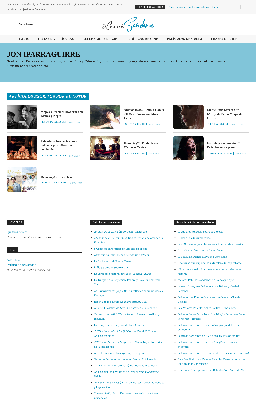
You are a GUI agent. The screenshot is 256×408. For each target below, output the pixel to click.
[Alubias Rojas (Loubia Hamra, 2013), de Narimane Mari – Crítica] (105, 117)
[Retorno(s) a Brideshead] (22, 179)
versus (121, 255)
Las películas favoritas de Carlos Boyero (201, 250)
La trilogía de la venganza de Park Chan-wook (121, 325)
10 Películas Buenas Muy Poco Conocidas (202, 257)
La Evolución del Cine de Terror (113, 261)
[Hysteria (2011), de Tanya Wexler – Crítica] (105, 148)
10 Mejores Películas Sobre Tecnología (200, 232)
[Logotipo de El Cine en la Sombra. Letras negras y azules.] (128, 24)
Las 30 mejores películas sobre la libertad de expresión (211, 244)
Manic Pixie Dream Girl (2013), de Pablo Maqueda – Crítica (226, 114)
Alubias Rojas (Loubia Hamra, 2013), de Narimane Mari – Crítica (144, 114)
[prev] (238, 7)
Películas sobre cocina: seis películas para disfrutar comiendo (59, 145)
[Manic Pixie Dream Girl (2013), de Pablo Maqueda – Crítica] (188, 117)
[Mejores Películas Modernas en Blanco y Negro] (22, 117)
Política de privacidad (21, 264)
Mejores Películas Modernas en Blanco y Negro (206, 280)
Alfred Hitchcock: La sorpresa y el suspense (120, 353)
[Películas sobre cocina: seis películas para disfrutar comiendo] (22, 148)
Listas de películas (54, 122)
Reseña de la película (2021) (120, 302)
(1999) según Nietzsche (120, 232)
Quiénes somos (17, 232)
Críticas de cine (135, 124)
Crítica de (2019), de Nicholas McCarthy (125, 365)
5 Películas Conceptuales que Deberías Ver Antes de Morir (213, 370)
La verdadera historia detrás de (122, 274)
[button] (245, 24)
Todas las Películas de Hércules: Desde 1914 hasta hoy (126, 359)
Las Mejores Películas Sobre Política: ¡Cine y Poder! (208, 308)
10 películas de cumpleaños (194, 238)
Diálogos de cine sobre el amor (112, 267)
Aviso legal (14, 259)
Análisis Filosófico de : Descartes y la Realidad (125, 308)
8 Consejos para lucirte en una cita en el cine (120, 249)
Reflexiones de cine (54, 183)
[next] (244, 7)
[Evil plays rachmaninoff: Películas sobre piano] (188, 148)
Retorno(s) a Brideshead (57, 177)
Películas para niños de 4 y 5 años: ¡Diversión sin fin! (209, 336)
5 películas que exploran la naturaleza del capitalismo (210, 263)
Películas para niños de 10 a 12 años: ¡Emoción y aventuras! (213, 353)
